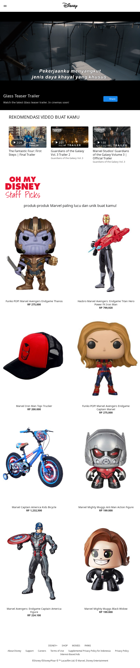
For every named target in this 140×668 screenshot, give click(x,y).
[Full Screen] (131, 85)
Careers (42, 650)
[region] (70, 51)
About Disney (14, 650)
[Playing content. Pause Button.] (7, 85)
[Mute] (15, 85)
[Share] (115, 85)
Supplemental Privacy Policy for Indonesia (89, 650)
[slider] (70, 80)
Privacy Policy (122, 650)
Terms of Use (57, 650)
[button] (5, 6)
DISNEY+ (52, 645)
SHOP (65, 645)
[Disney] (70, 6)
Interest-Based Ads (70, 654)
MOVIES (76, 645)
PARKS (88, 645)
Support (30, 650)
